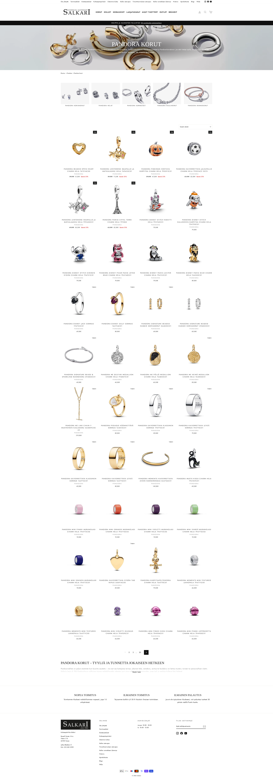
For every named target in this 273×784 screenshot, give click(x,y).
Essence (142, 52)
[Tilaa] (204, 726)
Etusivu (63, 73)
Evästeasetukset (86, 2)
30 (140, 652)
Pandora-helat (122, 49)
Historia (175, 2)
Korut (99, 12)
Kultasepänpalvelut (99, 2)
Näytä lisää (136, 672)
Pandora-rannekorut (108, 49)
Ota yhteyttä (64, 2)
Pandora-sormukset (151, 49)
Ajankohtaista (184, 2)
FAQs (198, 2)
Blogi (193, 2)
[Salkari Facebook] (181, 733)
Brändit (173, 12)
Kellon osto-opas (125, 2)
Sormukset (119, 12)
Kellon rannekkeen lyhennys (162, 2)
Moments (131, 52)
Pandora (91, 49)
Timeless (151, 52)
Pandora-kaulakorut (135, 49)
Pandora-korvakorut (167, 49)
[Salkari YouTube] (185, 733)
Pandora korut (78, 73)
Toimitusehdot (75, 2)
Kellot (107, 12)
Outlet (163, 12)
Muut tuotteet (150, 12)
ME (137, 52)
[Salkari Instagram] (177, 733)
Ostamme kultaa (113, 2)
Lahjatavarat (133, 12)
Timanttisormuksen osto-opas (142, 2)
